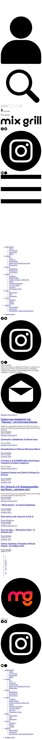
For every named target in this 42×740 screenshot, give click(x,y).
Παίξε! (7, 291)
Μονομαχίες (13, 296)
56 (6, 573)
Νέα (10, 258)
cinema (7, 274)
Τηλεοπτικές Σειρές (15, 289)
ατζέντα (7, 298)
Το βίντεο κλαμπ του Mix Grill (19, 280)
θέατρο (7, 267)
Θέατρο (11, 302)
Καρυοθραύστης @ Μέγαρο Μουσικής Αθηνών (20, 449)
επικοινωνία (13, 309)
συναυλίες (12, 260)
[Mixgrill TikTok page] (5, 174)
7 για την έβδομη (14, 285)
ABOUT (8, 305)
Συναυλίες (12, 300)
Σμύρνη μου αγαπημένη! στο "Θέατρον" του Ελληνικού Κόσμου (19, 420)
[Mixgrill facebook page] (2, 130)
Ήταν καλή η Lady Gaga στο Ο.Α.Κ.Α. (17, 516)
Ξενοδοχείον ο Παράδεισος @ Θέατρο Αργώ (19, 439)
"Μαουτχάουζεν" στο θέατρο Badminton (18, 505)
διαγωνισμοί (13, 292)
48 (6, 562)
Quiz (10, 294)
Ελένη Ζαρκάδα (6, 432)
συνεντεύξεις (13, 250)
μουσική (7, 256)
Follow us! (4, 619)
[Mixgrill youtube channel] (2, 174)
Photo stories (13, 265)
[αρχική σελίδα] (21, 126)
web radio (6, 111)
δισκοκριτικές (13, 261)
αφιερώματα (13, 252)
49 (6, 564)
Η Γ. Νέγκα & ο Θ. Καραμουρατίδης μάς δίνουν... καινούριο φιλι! (19, 488)
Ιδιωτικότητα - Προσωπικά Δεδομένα (21, 311)
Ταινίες (11, 281)
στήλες (11, 249)
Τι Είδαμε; (12, 276)
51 (6, 568)
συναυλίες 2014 (6, 456)
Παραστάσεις (13, 269)
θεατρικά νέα (13, 270)
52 (6, 569)
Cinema (11, 303)
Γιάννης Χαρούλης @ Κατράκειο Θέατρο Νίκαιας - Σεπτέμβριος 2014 (18, 544)
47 (6, 560)
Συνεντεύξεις (13, 272)
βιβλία (11, 254)
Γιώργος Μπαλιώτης (7, 520)
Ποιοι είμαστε (13, 307)
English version (10, 314)
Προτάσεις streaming (16, 283)
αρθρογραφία (9, 247)
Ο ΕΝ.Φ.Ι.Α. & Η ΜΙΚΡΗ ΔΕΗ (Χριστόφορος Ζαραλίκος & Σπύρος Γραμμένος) (20, 461)
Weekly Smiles (14, 278)
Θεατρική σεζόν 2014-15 (9, 415)
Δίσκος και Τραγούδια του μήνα (19, 263)
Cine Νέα (12, 287)
